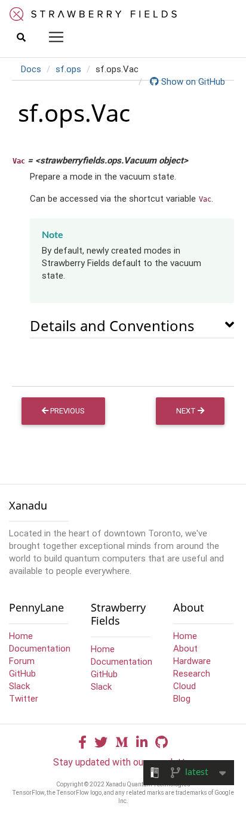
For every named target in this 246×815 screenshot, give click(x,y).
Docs (31, 69)
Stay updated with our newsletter (123, 762)
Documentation (39, 648)
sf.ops (68, 69)
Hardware (192, 660)
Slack (19, 685)
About (185, 648)
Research (191, 673)
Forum (22, 660)
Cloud (184, 685)
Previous (66, 411)
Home (21, 635)
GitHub (22, 673)
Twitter (23, 698)
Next (187, 411)
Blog (181, 698)
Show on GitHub (192, 81)
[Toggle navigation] (56, 37)
